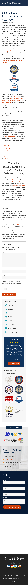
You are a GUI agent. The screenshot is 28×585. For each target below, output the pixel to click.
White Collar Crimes (9, 151)
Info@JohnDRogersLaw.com (13, 459)
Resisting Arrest (8, 155)
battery (16, 98)
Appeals (6, 158)
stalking (8, 100)
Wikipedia (19, 225)
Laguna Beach (9, 51)
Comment (5, 252)
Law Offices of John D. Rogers (16, 181)
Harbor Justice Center (10, 136)
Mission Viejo (16, 96)
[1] (14, 27)
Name (4, 269)
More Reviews (14, 363)
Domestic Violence (9, 153)
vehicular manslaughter (17, 100)
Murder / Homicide (9, 149)
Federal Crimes (8, 147)
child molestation (6, 102)
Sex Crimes (6, 145)
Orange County (16, 179)
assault (11, 98)
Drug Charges (7, 156)
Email (4, 275)
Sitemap (14, 572)
